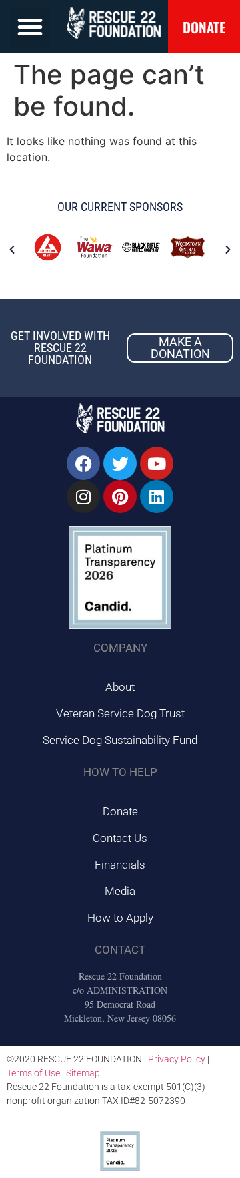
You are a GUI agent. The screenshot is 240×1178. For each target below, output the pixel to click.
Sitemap (83, 1073)
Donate (120, 811)
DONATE (204, 27)
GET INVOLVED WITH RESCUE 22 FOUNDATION (60, 348)
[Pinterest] (120, 496)
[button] (30, 27)
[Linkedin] (156, 496)
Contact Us (120, 838)
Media (120, 891)
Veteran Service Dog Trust (120, 713)
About (120, 686)
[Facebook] (83, 463)
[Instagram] (83, 496)
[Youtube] (156, 463)
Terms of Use (33, 1073)
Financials (120, 864)
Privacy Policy (176, 1059)
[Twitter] (120, 463)
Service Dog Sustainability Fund (120, 740)
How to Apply (120, 917)
